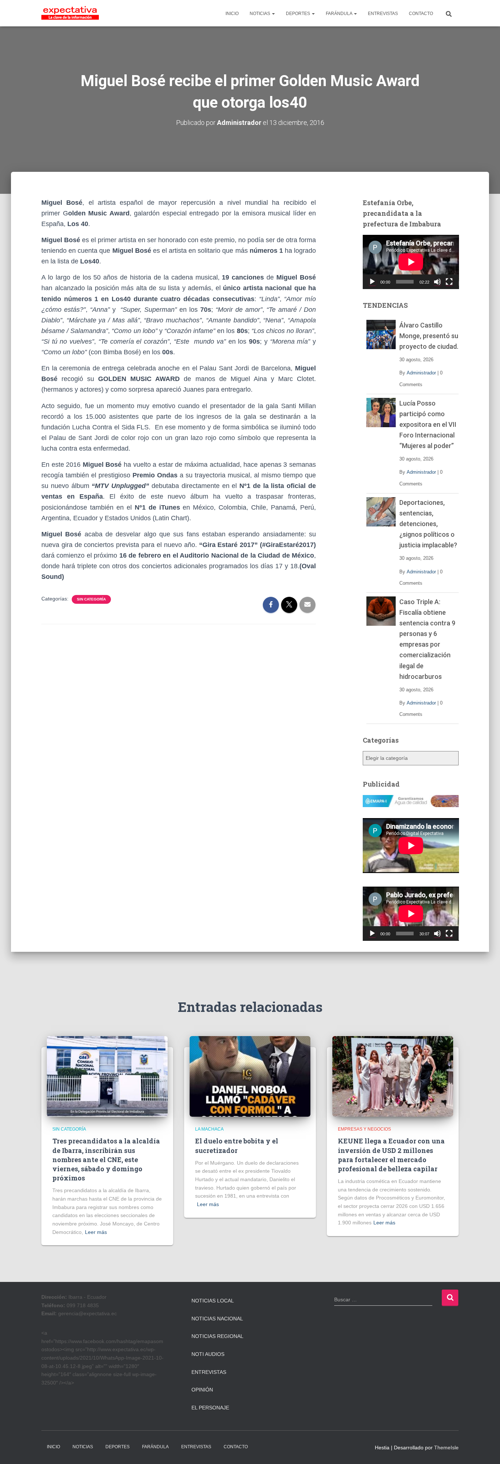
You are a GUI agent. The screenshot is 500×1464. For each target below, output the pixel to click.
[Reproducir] (372, 281)
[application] (411, 262)
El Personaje (210, 1408)
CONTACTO (421, 13)
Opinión (202, 1390)
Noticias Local (212, 1301)
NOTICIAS (260, 13)
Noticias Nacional (217, 1318)
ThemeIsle (446, 1447)
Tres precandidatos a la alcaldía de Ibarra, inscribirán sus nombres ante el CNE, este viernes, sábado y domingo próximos (106, 1159)
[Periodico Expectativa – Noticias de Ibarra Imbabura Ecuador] (70, 13)
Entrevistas (208, 1372)
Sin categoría (91, 599)
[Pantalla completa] (449, 281)
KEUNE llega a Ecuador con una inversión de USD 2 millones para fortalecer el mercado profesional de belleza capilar (391, 1154)
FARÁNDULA (339, 13)
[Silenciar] (437, 281)
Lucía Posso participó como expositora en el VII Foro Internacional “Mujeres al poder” (427, 424)
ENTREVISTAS (383, 13)
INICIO (232, 13)
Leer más (96, 1232)
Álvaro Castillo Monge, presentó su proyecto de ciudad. (428, 335)
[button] (273, 13)
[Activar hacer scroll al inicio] (485, 1449)
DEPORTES (298, 13)
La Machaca (209, 1129)
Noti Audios (207, 1354)
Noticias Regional (217, 1336)
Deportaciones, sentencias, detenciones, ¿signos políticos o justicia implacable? (428, 524)
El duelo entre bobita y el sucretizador (236, 1145)
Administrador (421, 373)
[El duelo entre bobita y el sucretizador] (250, 1076)
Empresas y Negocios (364, 1129)
